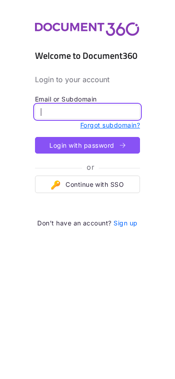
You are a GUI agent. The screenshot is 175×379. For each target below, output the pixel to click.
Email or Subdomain (66, 99)
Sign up (125, 223)
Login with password (82, 145)
